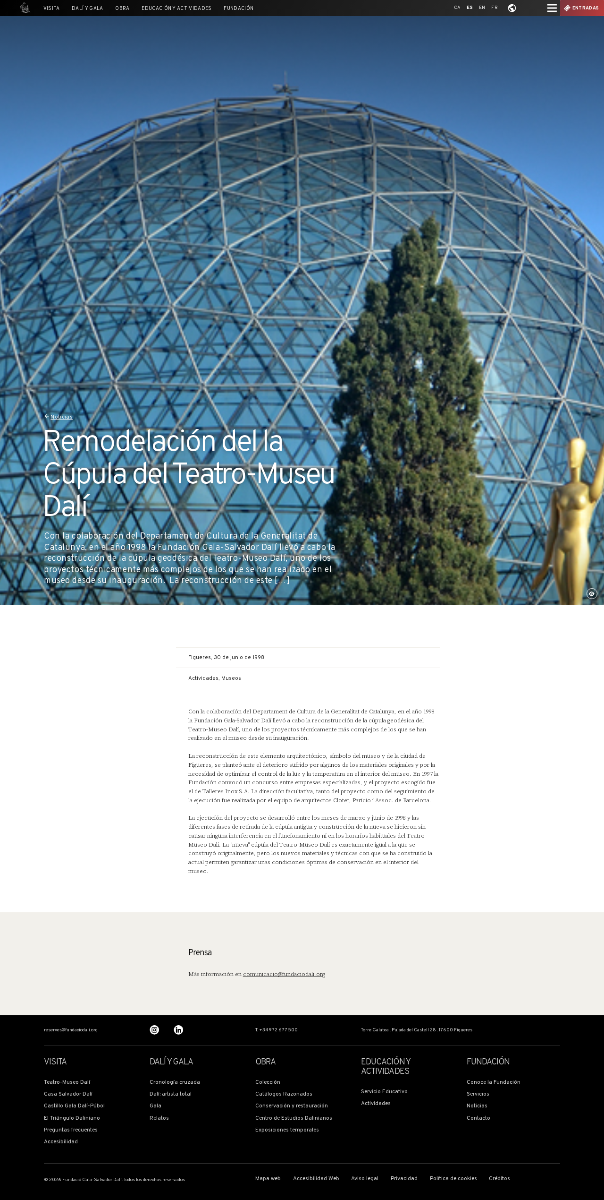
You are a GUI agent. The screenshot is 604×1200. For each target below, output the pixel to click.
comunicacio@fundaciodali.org (284, 974)
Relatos (159, 1118)
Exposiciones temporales (287, 1130)
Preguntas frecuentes (71, 1130)
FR (494, 8)
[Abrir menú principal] (552, 8)
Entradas (585, 8)
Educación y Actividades (176, 9)
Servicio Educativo (384, 1092)
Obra (122, 9)
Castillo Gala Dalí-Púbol (74, 1106)
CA (457, 8)
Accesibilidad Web (316, 1179)
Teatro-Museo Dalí (67, 1083)
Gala (155, 1106)
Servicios (478, 1094)
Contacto (478, 1118)
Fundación (238, 9)
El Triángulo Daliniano (72, 1118)
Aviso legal (364, 1179)
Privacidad (404, 1179)
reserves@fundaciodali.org (71, 1030)
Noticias (61, 417)
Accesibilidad (61, 1142)
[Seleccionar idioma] (512, 8)
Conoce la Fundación (493, 1083)
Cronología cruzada (175, 1083)
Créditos (499, 1179)
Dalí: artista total (171, 1094)
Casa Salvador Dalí (68, 1094)
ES (470, 8)
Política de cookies (453, 1179)
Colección (267, 1083)
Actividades (376, 1104)
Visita (51, 9)
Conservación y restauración (291, 1106)
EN (482, 8)
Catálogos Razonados (283, 1094)
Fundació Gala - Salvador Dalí (23, 8)
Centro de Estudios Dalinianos (293, 1118)
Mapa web (268, 1179)
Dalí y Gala (87, 9)
